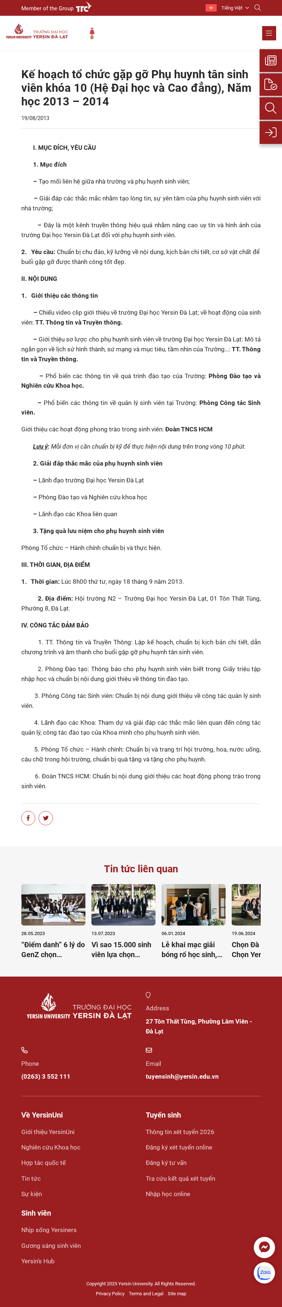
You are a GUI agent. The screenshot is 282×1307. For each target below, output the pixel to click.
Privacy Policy (110, 1293)
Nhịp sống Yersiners (49, 1230)
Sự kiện (31, 1194)
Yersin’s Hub (38, 1261)
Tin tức (31, 1178)
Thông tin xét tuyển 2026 (180, 1132)
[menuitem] (227, 8)
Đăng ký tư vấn (166, 1162)
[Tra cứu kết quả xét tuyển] (271, 108)
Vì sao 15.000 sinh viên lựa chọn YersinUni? (121, 954)
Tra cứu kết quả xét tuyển (180, 1178)
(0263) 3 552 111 (45, 1076)
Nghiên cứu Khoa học (50, 1147)
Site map (177, 1293)
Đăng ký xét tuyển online (179, 1147)
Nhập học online (168, 1194)
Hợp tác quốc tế (43, 1162)
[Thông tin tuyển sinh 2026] (271, 60)
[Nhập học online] (271, 132)
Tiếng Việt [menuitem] (231, 8)
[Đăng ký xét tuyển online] (271, 84)
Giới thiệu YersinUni (48, 1132)
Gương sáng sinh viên (51, 1245)
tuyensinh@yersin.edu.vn (182, 1076)
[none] (227, 8)
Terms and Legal (146, 1293)
